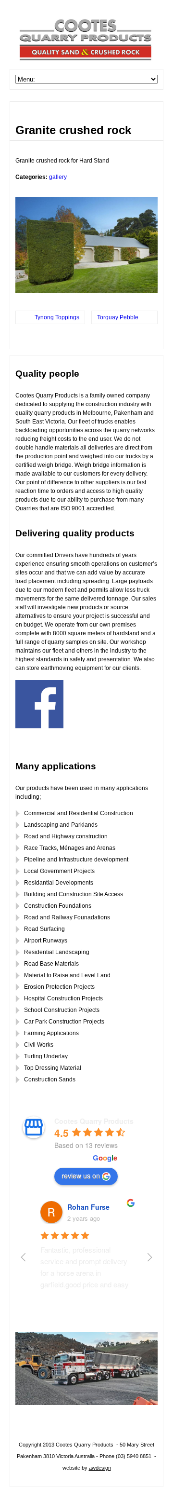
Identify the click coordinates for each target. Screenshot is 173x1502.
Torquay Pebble (117, 317)
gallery (58, 177)
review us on (81, 1175)
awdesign (100, 1468)
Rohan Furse (88, 1207)
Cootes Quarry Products (94, 1121)
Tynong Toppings (57, 317)
